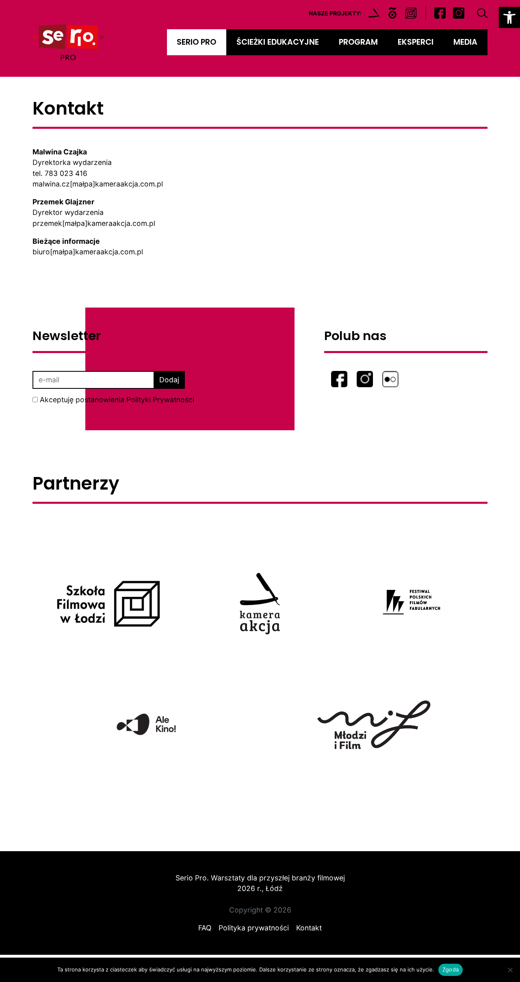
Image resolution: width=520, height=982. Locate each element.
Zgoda (450, 969)
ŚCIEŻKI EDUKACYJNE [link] (277, 42)
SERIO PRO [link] (196, 42)
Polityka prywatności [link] (254, 927)
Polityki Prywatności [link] (160, 399)
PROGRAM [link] (358, 42)
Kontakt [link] (309, 927)
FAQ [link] (204, 927)
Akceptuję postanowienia (117, 399)
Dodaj (169, 379)
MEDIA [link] (465, 42)
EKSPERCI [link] (415, 42)
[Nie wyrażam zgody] (510, 970)
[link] (509, 17)
